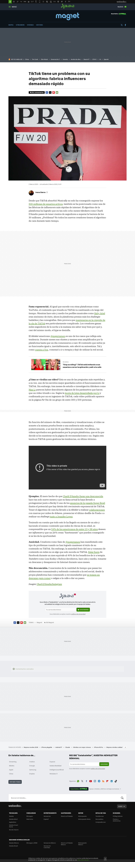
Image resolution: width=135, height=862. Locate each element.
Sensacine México (50, 843)
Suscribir (104, 764)
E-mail (57, 92)
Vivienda (30, 25)
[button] (41, 192)
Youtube (90, 780)
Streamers (20, 25)
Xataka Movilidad (55, 766)
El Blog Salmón (118, 816)
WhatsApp (78, 780)
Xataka (67, 6)
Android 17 (58, 747)
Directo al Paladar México (67, 844)
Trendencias (100, 816)
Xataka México (14, 843)
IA (100, 59)
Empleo (32, 774)
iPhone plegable (46, 747)
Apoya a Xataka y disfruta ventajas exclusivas (104, 789)
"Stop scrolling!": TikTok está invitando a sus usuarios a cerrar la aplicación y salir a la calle (82, 365)
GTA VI (94, 59)
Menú (14, 6)
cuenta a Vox (41, 349)
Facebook (125, 25)
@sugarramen (58, 336)
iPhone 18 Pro (98, 747)
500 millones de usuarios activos (46, 203)
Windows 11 (53, 774)
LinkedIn (111, 780)
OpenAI (106, 59)
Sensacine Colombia (47, 846)
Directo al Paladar (67, 816)
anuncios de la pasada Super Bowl (87, 503)
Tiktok (115, 780)
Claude (67, 747)
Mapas (10, 25)
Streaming (12, 762)
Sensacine (47, 816)
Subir (120, 806)
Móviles (11, 766)
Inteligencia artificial (57, 770)
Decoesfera (99, 819)
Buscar (122, 798)
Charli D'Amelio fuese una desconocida (83, 496)
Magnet (67, 16)
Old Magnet (50, 622)
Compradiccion (101, 822)
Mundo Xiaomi (13, 830)
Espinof (46, 819)
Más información (83, 860)
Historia (39, 25)
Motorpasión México (82, 844)
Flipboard (53, 92)
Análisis (32, 762)
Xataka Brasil (13, 846)
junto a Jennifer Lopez (61, 516)
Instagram (95, 780)
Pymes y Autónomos (116, 820)
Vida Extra (29, 819)
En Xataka (66, 362)
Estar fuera (93, 551)
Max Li (32, 389)
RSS (103, 780)
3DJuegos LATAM (31, 843)
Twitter (121, 25)
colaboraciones (97, 509)
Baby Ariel (99, 313)
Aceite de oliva (75, 59)
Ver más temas (15, 782)
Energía (32, 766)
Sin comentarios (37, 92)
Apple (11, 770)
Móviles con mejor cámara (82, 747)
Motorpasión (82, 816)
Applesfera (12, 822)
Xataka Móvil (13, 819)
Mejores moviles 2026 (31, 747)
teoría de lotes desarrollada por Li (82, 393)
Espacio (52, 762)
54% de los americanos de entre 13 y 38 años (74, 529)
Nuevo (120, 6)
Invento (65, 59)
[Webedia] (15, 805)
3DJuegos (29, 816)
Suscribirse (84, 610)
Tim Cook (35, 59)
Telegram (99, 780)
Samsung (32, 770)
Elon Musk (44, 59)
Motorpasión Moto (84, 819)
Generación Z (55, 59)
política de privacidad (78, 614)
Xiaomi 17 (86, 59)
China (27, 59)
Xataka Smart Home (13, 826)
